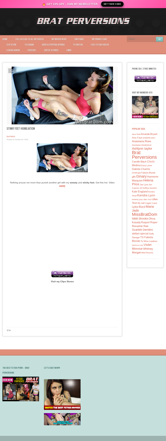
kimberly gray (137, 199)
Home (4, 39)
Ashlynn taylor (142, 148)
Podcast (32, 50)
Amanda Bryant (149, 134)
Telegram (29, 44)
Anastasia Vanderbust (141, 145)
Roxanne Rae (140, 226)
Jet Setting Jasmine (148, 188)
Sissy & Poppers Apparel (53, 44)
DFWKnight (136, 173)
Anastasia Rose (141, 141)
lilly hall (140, 203)
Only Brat (79, 39)
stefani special (140, 233)
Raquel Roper (149, 222)
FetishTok (78, 44)
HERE (62, 186)
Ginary (141, 176)
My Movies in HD (59, 39)
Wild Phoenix (147, 253)
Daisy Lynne (146, 165)
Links (68, 50)
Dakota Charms (141, 169)
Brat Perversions (144, 155)
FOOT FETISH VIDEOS (100, 44)
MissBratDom (144, 214)
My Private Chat (99, 39)
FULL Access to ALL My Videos (30, 39)
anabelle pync (149, 138)
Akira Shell (136, 134)
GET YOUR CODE (112, 4)
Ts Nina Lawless (149, 241)
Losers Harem (13, 50)
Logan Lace (151, 203)
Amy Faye (137, 137)
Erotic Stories (51, 50)
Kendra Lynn (146, 195)
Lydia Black (138, 206)
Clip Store (11, 44)
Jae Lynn (144, 185)
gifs (134, 176)
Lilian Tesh (147, 199)
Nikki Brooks (140, 218)
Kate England (140, 191)
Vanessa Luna (137, 245)
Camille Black (139, 161)
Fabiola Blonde (148, 173)
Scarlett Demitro (142, 229)
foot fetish (11, 136)
